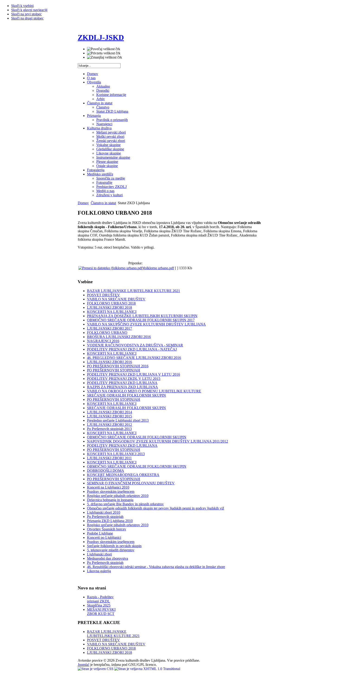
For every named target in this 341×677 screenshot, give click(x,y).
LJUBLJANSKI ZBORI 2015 (109, 416)
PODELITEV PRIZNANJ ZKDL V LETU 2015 (123, 379)
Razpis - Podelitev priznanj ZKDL (100, 599)
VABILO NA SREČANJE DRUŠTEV (116, 299)
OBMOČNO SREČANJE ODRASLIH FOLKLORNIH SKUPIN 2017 (141, 320)
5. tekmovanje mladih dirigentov (110, 550)
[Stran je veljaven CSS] (96, 669)
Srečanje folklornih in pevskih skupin (114, 546)
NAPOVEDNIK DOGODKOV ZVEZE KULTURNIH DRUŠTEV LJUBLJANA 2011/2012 (157, 441)
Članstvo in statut (103, 203)
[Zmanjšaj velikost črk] (104, 57)
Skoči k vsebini (22, 6)
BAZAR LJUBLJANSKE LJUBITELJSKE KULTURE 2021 (133, 291)
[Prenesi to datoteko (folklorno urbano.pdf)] (111, 268)
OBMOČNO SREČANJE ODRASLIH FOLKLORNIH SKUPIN (136, 437)
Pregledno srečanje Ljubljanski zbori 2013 (118, 420)
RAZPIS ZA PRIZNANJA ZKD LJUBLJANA (122, 387)
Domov (83, 203)
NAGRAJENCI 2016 (103, 341)
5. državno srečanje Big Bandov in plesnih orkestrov (125, 504)
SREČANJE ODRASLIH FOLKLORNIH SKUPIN (126, 395)
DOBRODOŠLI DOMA (105, 471)
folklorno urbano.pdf (159, 268)
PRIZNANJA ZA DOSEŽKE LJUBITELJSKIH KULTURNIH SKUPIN (142, 316)
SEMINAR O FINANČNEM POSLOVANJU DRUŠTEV (131, 483)
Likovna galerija (99, 571)
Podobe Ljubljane (100, 533)
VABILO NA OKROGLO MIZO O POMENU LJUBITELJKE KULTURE (144, 391)
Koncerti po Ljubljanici (104, 537)
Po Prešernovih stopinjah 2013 (109, 429)
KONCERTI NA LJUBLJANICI (111, 312)
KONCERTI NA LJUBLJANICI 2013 (116, 454)
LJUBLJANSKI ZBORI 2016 (109, 362)
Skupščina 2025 (98, 605)
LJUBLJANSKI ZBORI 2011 (109, 458)
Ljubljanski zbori (99, 554)
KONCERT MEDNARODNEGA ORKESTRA (123, 475)
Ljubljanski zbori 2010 (103, 512)
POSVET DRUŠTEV (103, 295)
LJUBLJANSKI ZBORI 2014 (109, 412)
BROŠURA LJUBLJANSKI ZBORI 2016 (119, 337)
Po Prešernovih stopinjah (105, 517)
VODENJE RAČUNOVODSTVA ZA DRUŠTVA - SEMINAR (135, 345)
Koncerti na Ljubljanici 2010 (108, 487)
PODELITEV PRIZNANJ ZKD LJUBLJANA (122, 383)
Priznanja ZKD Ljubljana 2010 (110, 521)
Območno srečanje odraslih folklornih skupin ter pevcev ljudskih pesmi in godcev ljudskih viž (155, 508)
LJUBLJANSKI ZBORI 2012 (109, 425)
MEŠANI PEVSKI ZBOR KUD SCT (101, 612)
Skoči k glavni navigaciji (29, 10)
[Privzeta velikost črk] (103, 53)
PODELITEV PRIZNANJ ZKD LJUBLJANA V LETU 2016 (133, 374)
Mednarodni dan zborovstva (107, 558)
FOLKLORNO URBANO (107, 333)
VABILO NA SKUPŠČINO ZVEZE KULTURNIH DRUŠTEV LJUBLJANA (146, 324)
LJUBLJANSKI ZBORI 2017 (109, 328)
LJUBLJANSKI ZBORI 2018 (109, 307)
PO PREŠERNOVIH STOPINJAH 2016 (117, 366)
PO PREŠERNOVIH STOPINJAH (113, 370)
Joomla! (83, 665)
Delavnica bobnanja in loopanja (110, 500)
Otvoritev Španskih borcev (106, 529)
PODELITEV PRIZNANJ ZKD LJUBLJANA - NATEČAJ (132, 349)
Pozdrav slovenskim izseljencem (110, 491)
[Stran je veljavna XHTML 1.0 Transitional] (147, 669)
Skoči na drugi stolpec (27, 18)
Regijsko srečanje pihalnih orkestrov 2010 (117, 496)
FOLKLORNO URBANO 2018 (111, 303)
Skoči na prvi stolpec (26, 14)
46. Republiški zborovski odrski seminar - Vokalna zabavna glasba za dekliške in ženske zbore (156, 567)
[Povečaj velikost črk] (103, 49)
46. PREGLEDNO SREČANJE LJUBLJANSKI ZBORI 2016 (134, 358)
